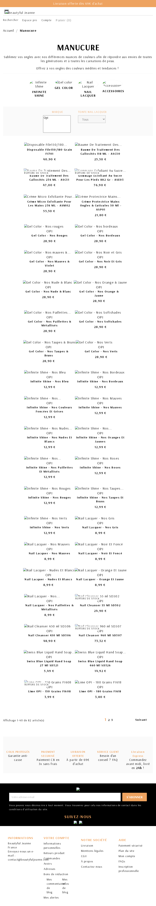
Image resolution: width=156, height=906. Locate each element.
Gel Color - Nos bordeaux (100, 235)
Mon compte (127, 856)
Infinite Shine (39, 93)
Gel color (64, 88)
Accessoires (113, 91)
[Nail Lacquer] (88, 84)
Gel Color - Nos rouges (49, 235)
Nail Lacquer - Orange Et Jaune (100, 579)
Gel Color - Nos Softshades (100, 321)
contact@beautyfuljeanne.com (28, 859)
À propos (87, 861)
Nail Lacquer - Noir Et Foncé (100, 553)
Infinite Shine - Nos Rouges (49, 497)
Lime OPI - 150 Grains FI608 (49, 691)
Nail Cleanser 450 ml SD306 (49, 635)
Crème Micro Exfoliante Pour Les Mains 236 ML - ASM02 (49, 203)
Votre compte (56, 838)
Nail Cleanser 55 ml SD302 (100, 605)
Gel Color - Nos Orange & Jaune (99, 293)
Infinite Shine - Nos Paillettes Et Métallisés (49, 469)
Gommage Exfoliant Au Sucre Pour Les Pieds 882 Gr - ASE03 (100, 177)
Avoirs (48, 863)
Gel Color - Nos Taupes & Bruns (48, 353)
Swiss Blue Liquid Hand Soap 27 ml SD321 (49, 663)
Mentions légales (92, 851)
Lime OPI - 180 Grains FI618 (100, 691)
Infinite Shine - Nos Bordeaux (100, 381)
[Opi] (56, 117)
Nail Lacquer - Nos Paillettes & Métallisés (49, 607)
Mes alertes (51, 897)
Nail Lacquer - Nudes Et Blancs (48, 579)
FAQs (122, 861)
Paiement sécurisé (131, 845)
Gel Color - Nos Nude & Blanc (48, 291)
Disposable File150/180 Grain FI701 (49, 151)
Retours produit (54, 853)
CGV (84, 856)
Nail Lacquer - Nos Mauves (49, 553)
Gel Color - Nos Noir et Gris (100, 261)
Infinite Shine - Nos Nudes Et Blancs (49, 439)
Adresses (49, 869)
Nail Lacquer (88, 93)
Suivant (143, 719)
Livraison (87, 845)
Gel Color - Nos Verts (101, 351)
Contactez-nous (91, 866)
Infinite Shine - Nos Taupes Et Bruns (100, 499)
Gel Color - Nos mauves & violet (49, 263)
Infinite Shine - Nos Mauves (100, 407)
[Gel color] (64, 82)
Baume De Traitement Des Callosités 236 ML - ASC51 (49, 177)
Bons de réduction (56, 874)
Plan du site (126, 851)
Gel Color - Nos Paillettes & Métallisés (50, 323)
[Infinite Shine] (39, 84)
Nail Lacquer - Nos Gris (100, 527)
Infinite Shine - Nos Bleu (49, 381)
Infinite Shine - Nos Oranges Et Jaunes (100, 439)
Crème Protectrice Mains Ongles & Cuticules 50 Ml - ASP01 (100, 205)
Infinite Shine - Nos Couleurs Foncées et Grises (49, 409)
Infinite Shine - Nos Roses (100, 467)
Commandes (52, 858)
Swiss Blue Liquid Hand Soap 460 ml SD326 (100, 663)
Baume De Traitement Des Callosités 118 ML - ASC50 (100, 151)
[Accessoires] (112, 84)
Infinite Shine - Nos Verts (49, 527)
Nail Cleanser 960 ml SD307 (100, 635)
